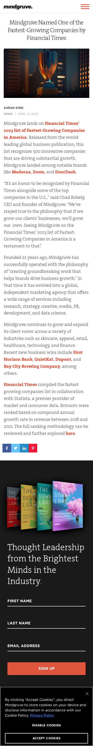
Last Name (19, 623)
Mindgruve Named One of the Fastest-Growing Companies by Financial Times (47, 30)
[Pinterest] (33, 446)
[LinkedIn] (24, 446)
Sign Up (46, 668)
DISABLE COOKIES (46, 725)
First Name (19, 601)
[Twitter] (15, 446)
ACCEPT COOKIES (46, 738)
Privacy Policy (42, 715)
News (8, 114)
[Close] (87, 693)
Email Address (23, 646)
